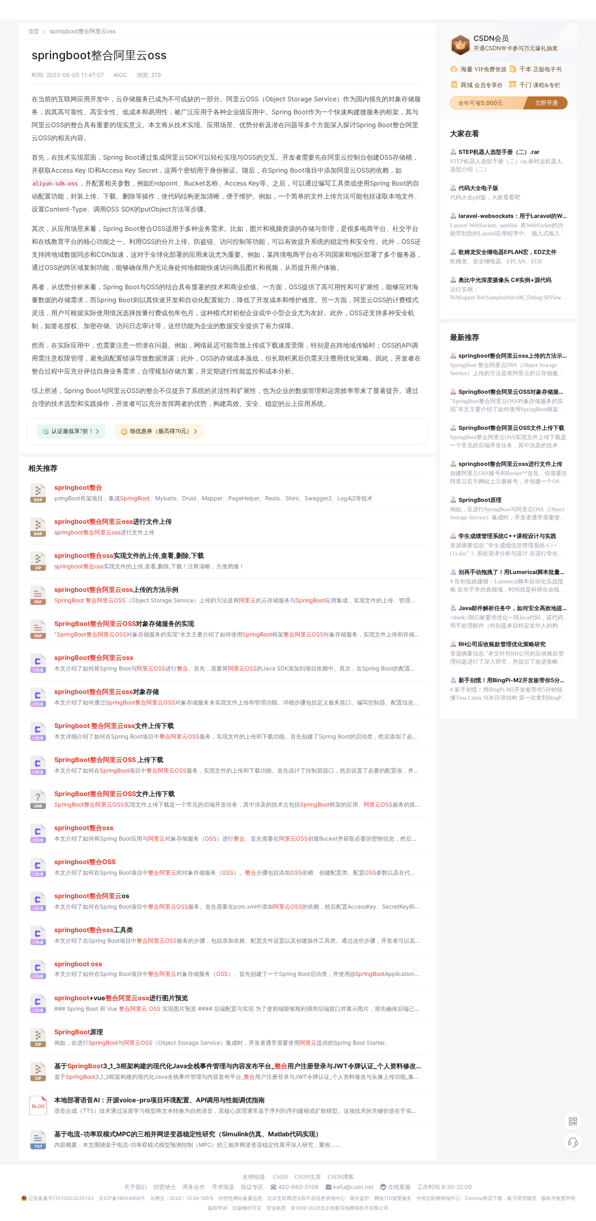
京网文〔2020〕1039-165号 (182, 1198)
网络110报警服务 (393, 1198)
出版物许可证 (247, 1208)
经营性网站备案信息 (240, 1198)
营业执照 (276, 1208)
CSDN (280, 1177)
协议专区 (252, 1187)
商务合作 (193, 1187)
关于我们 (135, 1187)
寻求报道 (223, 1187)
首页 (33, 31)
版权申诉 (217, 1208)
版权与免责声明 (558, 1198)
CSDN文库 (308, 1177)
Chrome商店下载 (483, 1198)
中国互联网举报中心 (438, 1198)
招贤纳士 (164, 1187)
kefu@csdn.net (353, 1187)
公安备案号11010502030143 (61, 1198)
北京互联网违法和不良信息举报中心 (306, 1198)
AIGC (120, 74)
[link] (33, 31)
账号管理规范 (521, 1198)
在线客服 (399, 1187)
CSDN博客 (341, 1177)
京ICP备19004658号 (122, 1198)
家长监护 (359, 1198)
